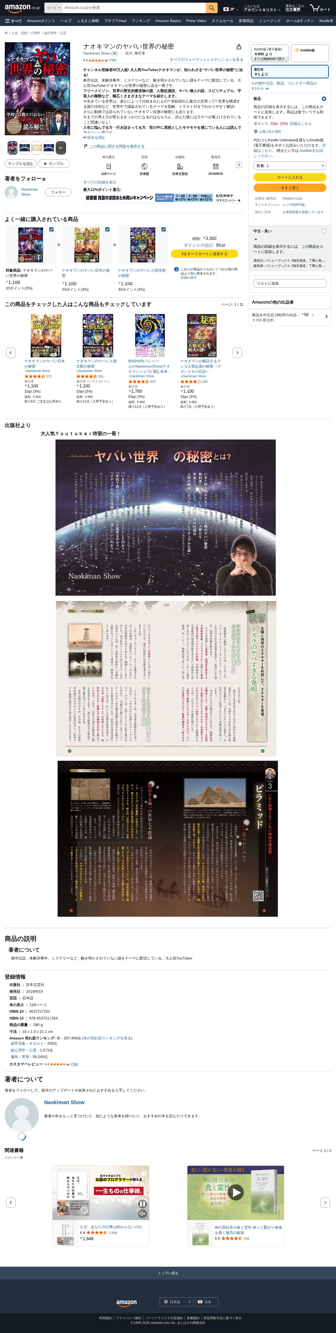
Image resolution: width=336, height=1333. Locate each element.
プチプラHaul (115, 21)
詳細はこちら (301, 123)
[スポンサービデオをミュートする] (142, 1214)
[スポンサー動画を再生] (235, 1193)
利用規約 (105, 1318)
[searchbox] (134, 8)
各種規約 (193, 1318)
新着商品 (246, 21)
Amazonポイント (41, 21)
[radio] (270, 53)
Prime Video (196, 21)
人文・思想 (19, 33)
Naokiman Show (96, 53)
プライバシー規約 (128, 1318)
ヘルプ (66, 21)
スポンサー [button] (12, 1157)
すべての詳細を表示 (99, 182)
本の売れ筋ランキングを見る (107, 1038)
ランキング (141, 21)
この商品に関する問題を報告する (117, 146)
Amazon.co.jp (292, 198)
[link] (19, 288)
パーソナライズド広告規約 (164, 1318)
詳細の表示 (189, 277)
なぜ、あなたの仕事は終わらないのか (111, 1227)
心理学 (35, 33)
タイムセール (223, 21)
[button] (13, 21)
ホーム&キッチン (300, 21)
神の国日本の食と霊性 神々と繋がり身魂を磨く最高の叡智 (248, 1230)
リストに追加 (268, 283)
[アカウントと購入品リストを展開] (279, 10)
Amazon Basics (168, 21)
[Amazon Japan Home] (126, 1304)
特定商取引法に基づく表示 (223, 1318)
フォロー (58, 192)
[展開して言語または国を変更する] (237, 9)
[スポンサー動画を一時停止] (142, 1204)
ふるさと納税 (88, 21)
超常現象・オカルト (27, 1043)
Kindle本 (326, 21)
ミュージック (270, 21)
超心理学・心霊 (55, 33)
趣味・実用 (20, 1057)
